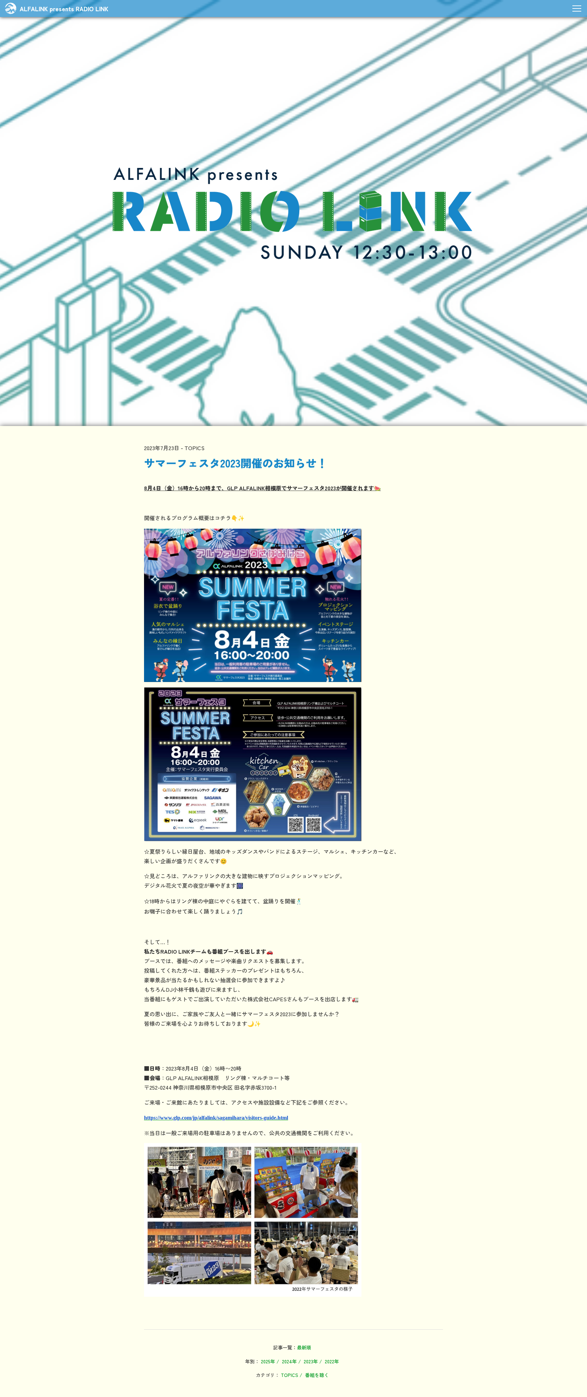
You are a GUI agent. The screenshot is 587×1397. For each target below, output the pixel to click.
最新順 (304, 1347)
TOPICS (289, 1375)
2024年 (289, 1361)
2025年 (268, 1361)
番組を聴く (317, 1375)
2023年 (311, 1361)
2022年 (332, 1361)
